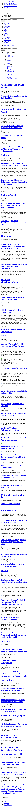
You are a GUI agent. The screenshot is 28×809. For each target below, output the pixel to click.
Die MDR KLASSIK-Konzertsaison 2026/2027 (10, 736)
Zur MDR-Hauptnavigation (10, 6)
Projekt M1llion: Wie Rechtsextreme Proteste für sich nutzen (13, 457)
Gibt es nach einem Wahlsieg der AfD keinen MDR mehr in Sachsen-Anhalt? (13, 149)
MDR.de (6, 81)
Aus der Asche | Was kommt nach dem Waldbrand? (13, 414)
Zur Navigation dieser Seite (10, 4)
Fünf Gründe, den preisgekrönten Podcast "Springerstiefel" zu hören (13, 542)
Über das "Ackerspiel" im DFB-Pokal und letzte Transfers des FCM (13, 346)
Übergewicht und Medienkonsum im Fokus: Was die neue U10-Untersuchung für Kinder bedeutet (14, 674)
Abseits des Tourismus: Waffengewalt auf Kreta (10, 429)
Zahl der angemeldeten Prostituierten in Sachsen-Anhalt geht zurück (13, 223)
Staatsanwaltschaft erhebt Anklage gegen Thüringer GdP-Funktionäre (14, 266)
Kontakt (5, 801)
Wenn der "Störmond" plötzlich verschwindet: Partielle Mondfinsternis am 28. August (13, 602)
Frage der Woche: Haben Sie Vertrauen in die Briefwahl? (12, 127)
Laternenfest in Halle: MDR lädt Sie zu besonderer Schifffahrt (13, 773)
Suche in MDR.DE (5, 19)
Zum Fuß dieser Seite (9, 7)
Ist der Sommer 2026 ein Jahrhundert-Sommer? (10, 618)
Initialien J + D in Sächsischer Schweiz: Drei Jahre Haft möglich (14, 164)
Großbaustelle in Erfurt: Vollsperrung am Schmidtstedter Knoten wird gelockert (13, 246)
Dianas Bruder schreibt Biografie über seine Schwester (13, 710)
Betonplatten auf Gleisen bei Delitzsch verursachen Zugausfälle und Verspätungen (14, 182)
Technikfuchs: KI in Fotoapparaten (8, 662)
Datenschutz (6, 804)
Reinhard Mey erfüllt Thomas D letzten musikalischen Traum (13, 701)
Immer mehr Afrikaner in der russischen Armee (12, 447)
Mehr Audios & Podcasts (10, 504)
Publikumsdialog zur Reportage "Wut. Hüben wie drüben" (13, 763)
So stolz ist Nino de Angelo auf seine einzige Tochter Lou (12, 689)
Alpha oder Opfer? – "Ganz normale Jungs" (11, 466)
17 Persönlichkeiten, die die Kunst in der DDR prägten (14, 521)
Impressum (6, 803)
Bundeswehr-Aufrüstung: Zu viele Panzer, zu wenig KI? (14, 439)
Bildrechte (6, 807)
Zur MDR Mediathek (9, 3)
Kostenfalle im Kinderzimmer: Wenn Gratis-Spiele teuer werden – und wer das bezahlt (13, 635)
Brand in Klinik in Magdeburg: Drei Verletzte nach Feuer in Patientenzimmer (13, 205)
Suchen (2, 20)
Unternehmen (5, 797)
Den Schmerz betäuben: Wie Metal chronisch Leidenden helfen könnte (14, 582)
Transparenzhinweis (8, 805)
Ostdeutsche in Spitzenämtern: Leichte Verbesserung (12, 298)
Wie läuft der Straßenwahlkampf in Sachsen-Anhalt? (13, 476)
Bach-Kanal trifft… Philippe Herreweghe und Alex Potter (12, 749)
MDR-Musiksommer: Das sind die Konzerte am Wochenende (14, 725)
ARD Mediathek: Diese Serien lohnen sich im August (12, 565)
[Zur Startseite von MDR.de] (4, 11)
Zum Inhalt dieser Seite (9, 2)
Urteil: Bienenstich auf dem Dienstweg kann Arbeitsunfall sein (14, 650)
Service (3, 799)
